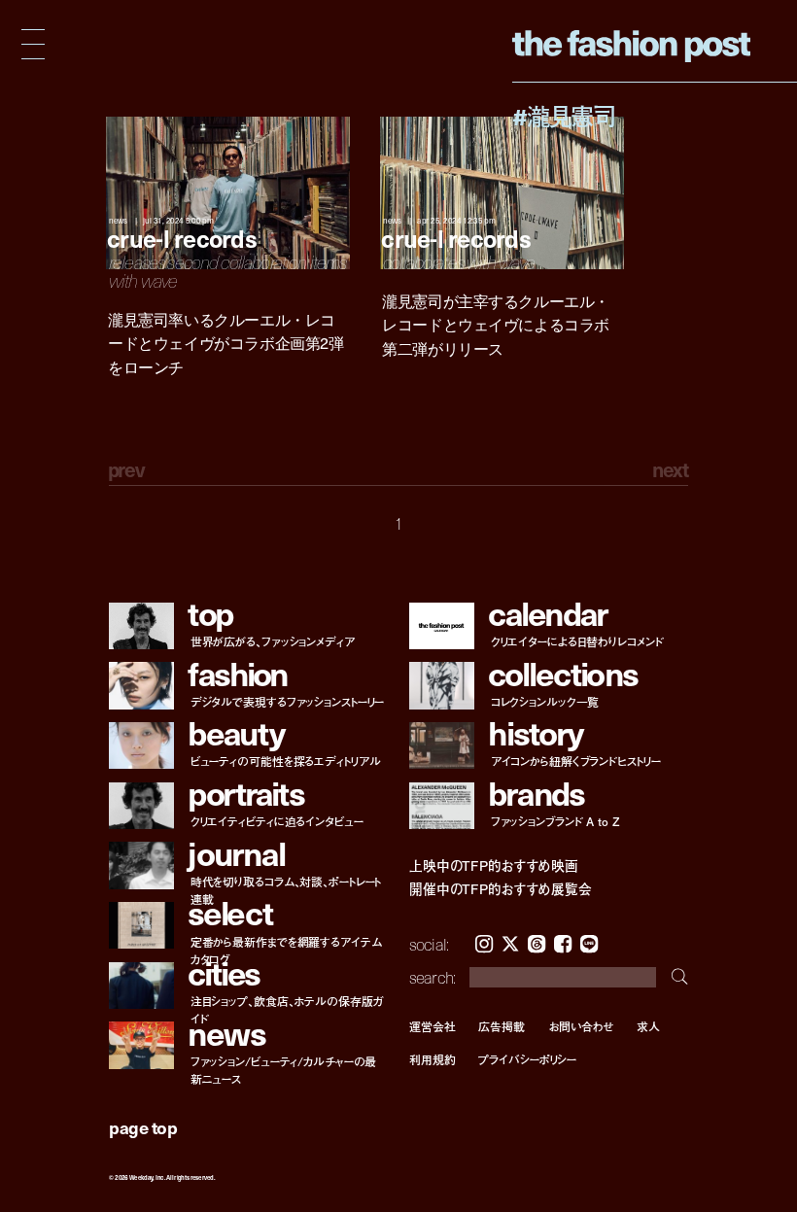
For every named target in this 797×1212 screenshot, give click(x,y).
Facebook (563, 943)
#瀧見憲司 (563, 115)
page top (143, 1127)
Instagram (484, 943)
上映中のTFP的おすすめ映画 (493, 866)
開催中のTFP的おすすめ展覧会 (500, 889)
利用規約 (432, 1060)
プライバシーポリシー (527, 1060)
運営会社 (432, 1026)
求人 (648, 1026)
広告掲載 (501, 1026)
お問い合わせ (580, 1026)
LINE (589, 943)
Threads (536, 943)
